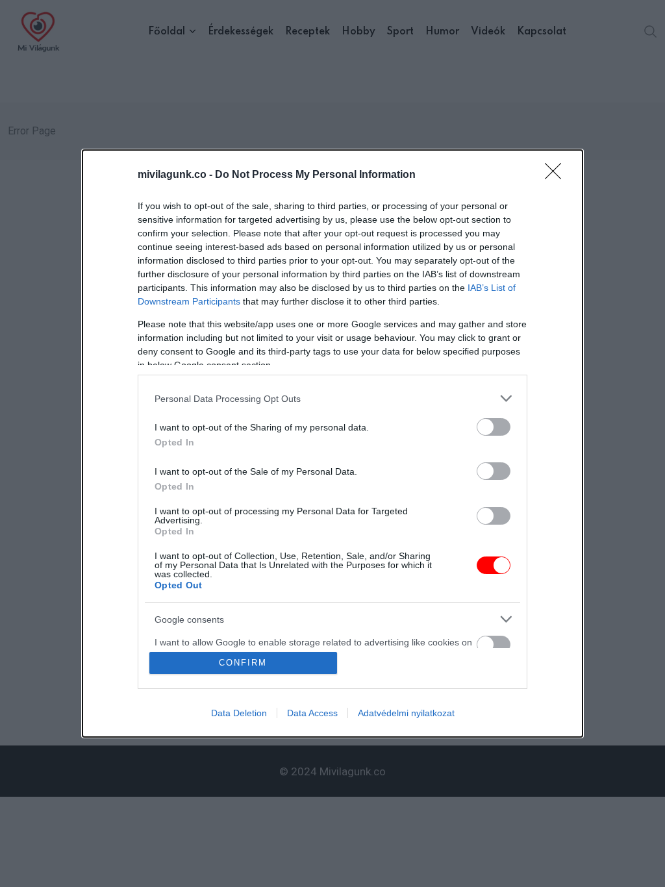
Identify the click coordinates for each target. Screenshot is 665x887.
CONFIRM (243, 663)
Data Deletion (239, 713)
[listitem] (332, 398)
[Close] (557, 175)
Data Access (312, 713)
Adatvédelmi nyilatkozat (406, 713)
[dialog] (332, 443)
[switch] (493, 427)
